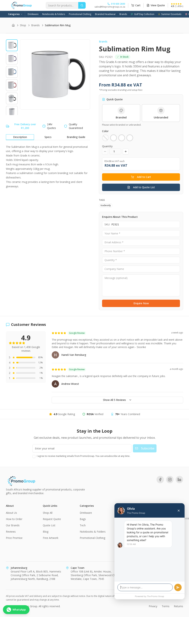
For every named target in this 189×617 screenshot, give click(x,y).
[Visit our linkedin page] (179, 479)
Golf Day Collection (144, 14)
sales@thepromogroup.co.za (109, 6)
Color (105, 131)
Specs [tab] (47, 137)
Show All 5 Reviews (114, 400)
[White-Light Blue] (121, 137)
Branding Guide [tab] (76, 137)
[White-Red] (129, 137)
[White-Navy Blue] (113, 137)
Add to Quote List (144, 187)
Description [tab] (20, 137)
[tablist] (48, 137)
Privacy (153, 606)
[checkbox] (33, 456)
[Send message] (178, 587)
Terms (165, 606)
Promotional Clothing (80, 14)
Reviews (11, 531)
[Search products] (82, 5)
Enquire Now (141, 303)
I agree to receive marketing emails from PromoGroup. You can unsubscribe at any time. (83, 456)
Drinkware (33, 14)
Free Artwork (50, 538)
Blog (45, 531)
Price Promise (14, 538)
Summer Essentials (171, 14)
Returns (178, 606)
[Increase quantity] (126, 151)
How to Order (14, 519)
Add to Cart (144, 177)
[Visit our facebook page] (160, 479)
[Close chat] (179, 511)
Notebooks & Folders (53, 14)
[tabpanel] (48, 167)
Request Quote (52, 519)
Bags (83, 519)
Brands (123, 14)
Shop (23, 25)
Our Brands (13, 525)
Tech (83, 525)
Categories (14, 14)
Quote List (49, 525)
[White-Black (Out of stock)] (105, 137)
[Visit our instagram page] (169, 479)
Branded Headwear (105, 14)
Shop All (47, 512)
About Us (11, 512)
